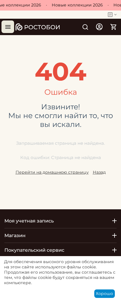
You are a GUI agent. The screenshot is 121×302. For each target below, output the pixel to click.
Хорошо (104, 293)
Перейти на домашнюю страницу (52, 172)
